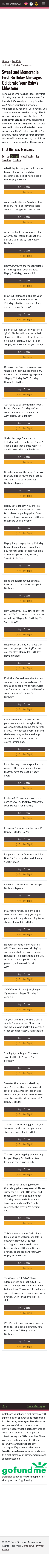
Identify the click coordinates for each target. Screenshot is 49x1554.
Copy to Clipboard (24, 186)
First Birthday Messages (18, 65)
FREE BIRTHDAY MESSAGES (11, 3)
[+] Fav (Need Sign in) (24, 192)
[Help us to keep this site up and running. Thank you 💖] (24, 1467)
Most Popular (27, 156)
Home (5, 61)
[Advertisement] (24, 33)
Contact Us (28, 1545)
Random (17, 160)
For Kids (16, 61)
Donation (7, 1476)
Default (14, 156)
